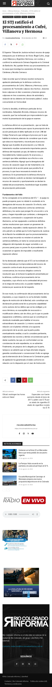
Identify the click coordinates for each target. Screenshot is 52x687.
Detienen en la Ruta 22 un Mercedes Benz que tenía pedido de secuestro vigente (33, 452)
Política (24, 17)
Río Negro (31, 17)
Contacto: (7, 646)
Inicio (4, 11)
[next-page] (8, 489)
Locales (5, 458)
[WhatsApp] (22, 44)
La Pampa (6, 471)
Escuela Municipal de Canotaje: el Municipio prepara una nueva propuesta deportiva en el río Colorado (34, 479)
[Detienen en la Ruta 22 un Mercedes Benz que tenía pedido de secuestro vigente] (10, 454)
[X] (10, 44)
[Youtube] (33, 433)
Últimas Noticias (14, 11)
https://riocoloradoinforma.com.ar (26, 428)
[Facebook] (5, 44)
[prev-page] (4, 489)
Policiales (24, 11)
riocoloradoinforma (12, 38)
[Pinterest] (16, 44)
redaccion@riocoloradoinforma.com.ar (27, 646)
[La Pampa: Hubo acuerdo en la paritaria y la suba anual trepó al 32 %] (10, 467)
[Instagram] (24, 433)
